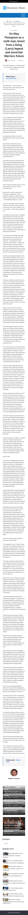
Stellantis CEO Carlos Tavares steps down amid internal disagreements (13, 829)
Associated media (11, 78)
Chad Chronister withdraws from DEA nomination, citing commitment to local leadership (14, 801)
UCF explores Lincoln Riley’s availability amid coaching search (12, 787)
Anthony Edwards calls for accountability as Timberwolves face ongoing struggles (13, 823)
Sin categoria (14, 30)
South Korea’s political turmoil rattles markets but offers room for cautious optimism (13, 808)
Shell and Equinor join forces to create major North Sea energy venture (13, 793)
